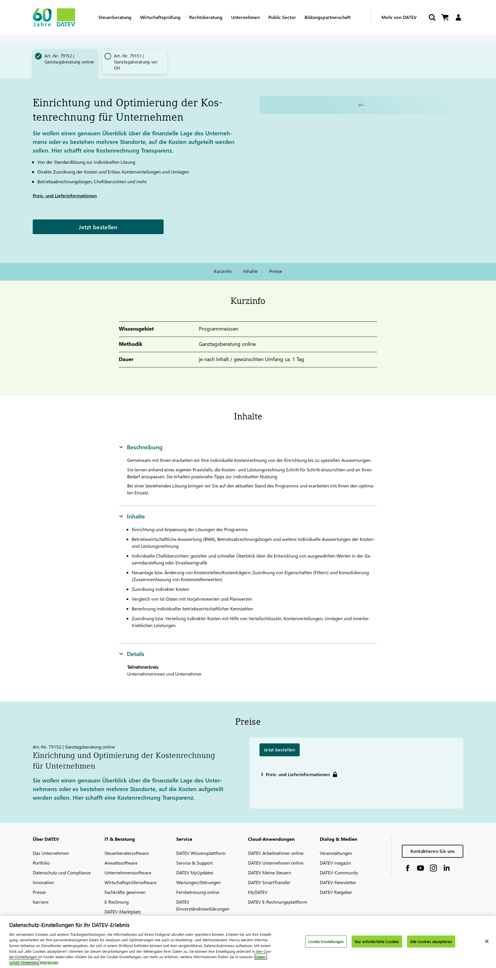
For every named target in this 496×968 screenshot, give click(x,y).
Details (135, 653)
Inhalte (250, 271)
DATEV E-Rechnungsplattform (277, 902)
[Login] (458, 17)
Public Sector (282, 17)
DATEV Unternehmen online (275, 863)
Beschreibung (144, 447)
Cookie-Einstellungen (326, 941)
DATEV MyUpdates (194, 872)
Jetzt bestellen (98, 227)
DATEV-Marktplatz (122, 912)
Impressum (49, 962)
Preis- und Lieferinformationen (65, 195)
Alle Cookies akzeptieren (431, 941)
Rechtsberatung (205, 17)
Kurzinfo (223, 271)
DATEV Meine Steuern (269, 872)
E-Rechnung (116, 902)
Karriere (41, 902)
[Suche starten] (431, 17)
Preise (275, 271)
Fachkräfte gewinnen (125, 892)
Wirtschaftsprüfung (160, 17)
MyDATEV (258, 892)
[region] (248, 942)
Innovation (43, 882)
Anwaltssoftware (120, 863)
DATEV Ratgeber (336, 892)
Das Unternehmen (51, 853)
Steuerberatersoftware (126, 853)
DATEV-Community (339, 872)
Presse (39, 892)
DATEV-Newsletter (338, 882)
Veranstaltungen (336, 853)
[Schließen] (486, 941)
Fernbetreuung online (197, 892)
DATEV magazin (335, 863)
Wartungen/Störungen (198, 882)
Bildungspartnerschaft (328, 17)
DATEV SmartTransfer (269, 882)
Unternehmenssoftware (127, 872)
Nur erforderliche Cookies (377, 941)
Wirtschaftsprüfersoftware (130, 882)
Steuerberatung (114, 17)
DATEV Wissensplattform (201, 853)
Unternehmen (245, 17)
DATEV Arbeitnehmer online (275, 853)
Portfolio (41, 863)
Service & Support (194, 863)
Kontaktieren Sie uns (432, 851)
